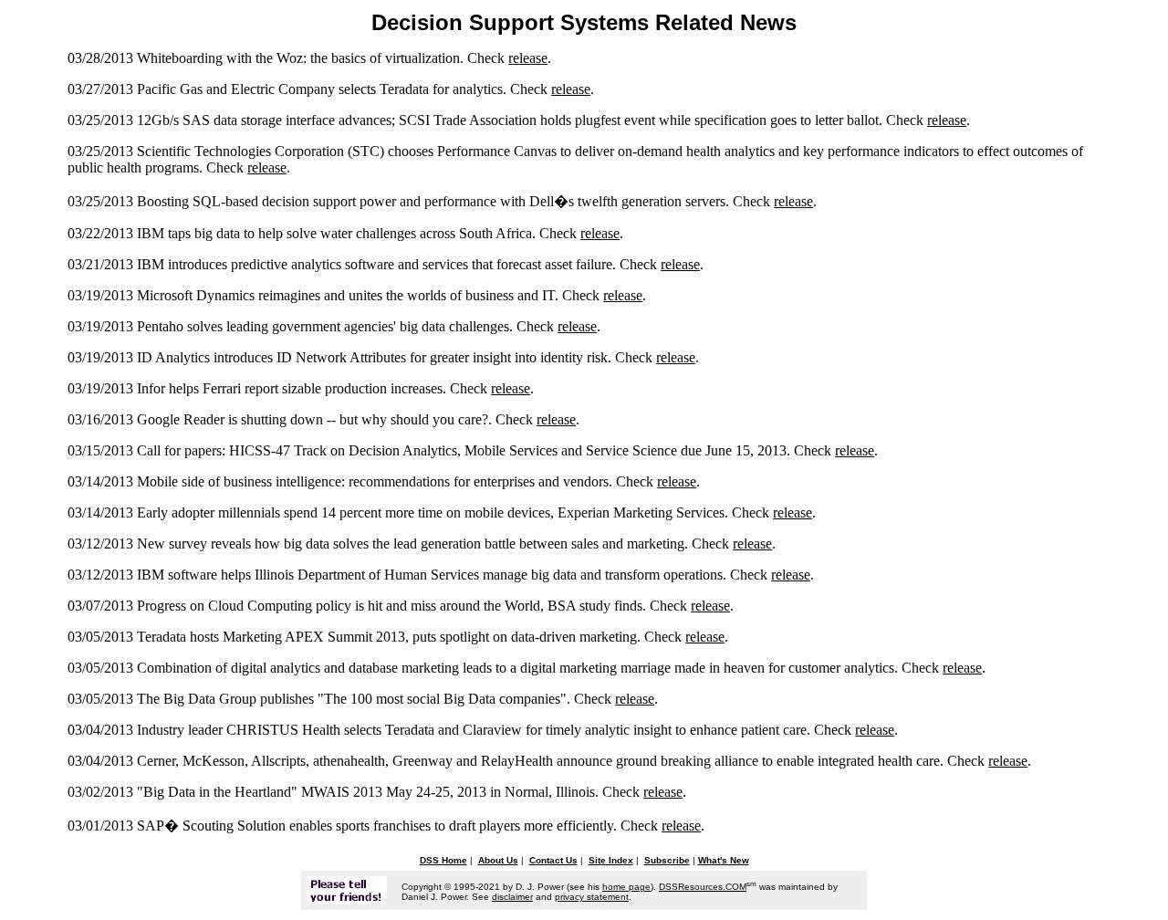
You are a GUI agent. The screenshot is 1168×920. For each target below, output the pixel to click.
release (528, 58)
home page (626, 887)
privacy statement (592, 897)
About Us (498, 860)
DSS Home (443, 860)
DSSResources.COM (702, 887)
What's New (723, 860)
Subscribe (667, 860)
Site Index (611, 860)
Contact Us (553, 860)
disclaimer (512, 897)
